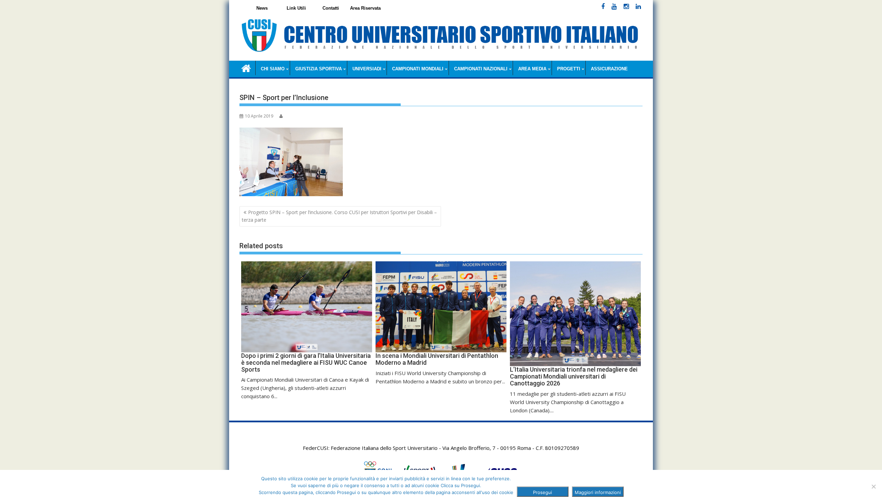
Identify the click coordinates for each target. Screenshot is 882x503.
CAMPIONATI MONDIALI (417, 68)
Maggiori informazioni (598, 492)
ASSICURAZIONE (609, 68)
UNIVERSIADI (366, 68)
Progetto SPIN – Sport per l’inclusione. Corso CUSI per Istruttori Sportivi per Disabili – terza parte (339, 216)
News (262, 8)
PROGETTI (568, 68)
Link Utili (296, 8)
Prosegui (542, 492)
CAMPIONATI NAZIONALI (480, 68)
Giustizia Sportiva (318, 68)
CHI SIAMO (273, 68)
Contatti (330, 8)
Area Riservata (365, 8)
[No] (873, 486)
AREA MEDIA (532, 68)
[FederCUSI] (246, 68)
